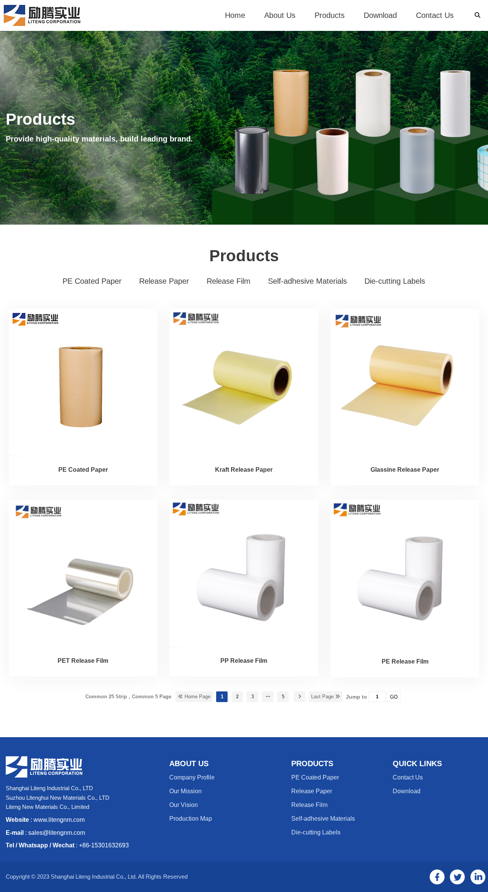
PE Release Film (405, 661)
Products (330, 15)
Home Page (196, 696)
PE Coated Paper (83, 469)
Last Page (323, 696)
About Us (279, 15)
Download (380, 15)
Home (235, 15)
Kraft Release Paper (244, 469)
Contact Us (435, 15)
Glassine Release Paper (405, 469)
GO (394, 697)
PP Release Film (243, 660)
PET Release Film (83, 660)
